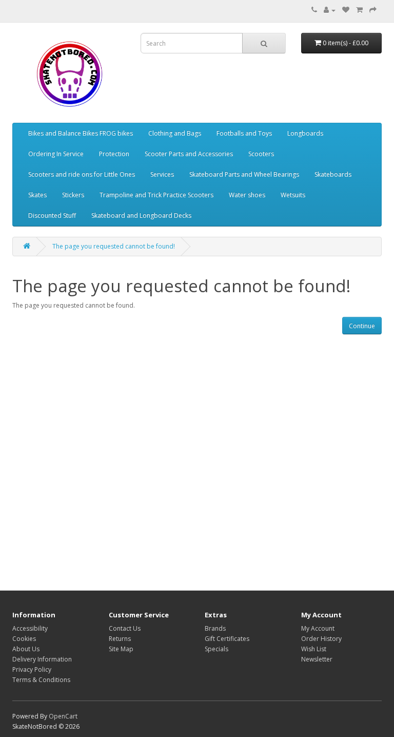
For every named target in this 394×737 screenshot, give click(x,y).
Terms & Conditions (41, 679)
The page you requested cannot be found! (113, 246)
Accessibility (30, 628)
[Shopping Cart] (359, 10)
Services (162, 174)
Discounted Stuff (52, 215)
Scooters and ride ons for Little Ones (81, 174)
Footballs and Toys (244, 133)
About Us (26, 649)
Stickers (73, 195)
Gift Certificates (227, 638)
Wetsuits (293, 195)
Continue (362, 326)
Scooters (261, 153)
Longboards (305, 133)
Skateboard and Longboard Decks (141, 215)
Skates (37, 195)
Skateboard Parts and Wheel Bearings (244, 174)
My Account (317, 628)
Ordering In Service (56, 153)
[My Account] (330, 10)
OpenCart (63, 716)
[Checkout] (373, 10)
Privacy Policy (31, 669)
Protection (114, 153)
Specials (216, 649)
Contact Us (125, 628)
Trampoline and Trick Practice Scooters (156, 195)
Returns (120, 638)
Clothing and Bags (174, 133)
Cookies (24, 638)
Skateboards (332, 174)
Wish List (313, 649)
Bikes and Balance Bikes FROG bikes (80, 133)
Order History (321, 638)
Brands (215, 628)
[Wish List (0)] (345, 10)
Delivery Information (42, 659)
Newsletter (316, 659)
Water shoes (247, 195)
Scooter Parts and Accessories (189, 153)
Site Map (121, 649)
